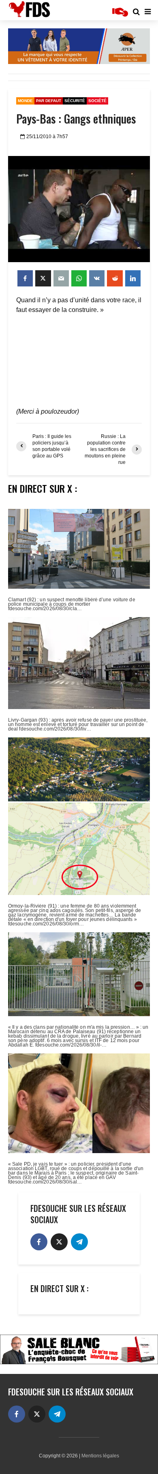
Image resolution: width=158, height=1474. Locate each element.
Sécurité (74, 100)
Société (97, 100)
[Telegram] (79, 1241)
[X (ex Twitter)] (59, 1241)
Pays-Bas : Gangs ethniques (76, 119)
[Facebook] (38, 1241)
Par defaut (48, 100)
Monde (25, 100)
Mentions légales (100, 1456)
